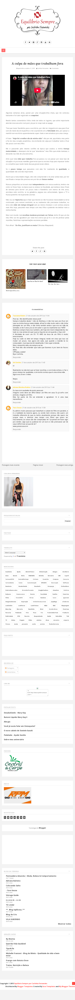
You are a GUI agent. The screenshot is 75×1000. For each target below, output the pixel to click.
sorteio (42, 624)
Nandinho (31, 609)
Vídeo (30, 620)
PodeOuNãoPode (52, 613)
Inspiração (24, 601)
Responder (17, 357)
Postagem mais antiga (64, 465)
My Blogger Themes (67, 986)
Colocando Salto (13, 885)
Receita (27, 616)
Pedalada (18, 613)
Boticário (51, 576)
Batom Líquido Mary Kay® (15, 717)
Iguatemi (66, 598)
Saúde (49, 616)
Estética (66, 590)
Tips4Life (10, 948)
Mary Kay (8, 609)
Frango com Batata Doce (17, 960)
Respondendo (38, 616)
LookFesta (21, 605)
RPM (18, 616)
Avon (7, 576)
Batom (15, 576)
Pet (42, 613)
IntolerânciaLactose (39, 601)
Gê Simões (17, 362)
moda (16, 624)
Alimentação (43, 572)
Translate (21, 556)
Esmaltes (56, 590)
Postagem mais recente (10, 465)
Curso (20, 583)
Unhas (13, 620)
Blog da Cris (11, 914)
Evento (32, 594)
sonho (34, 624)
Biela (23, 576)
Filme (7, 598)
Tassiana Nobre (19, 316)
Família (55, 594)
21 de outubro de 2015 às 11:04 (37, 316)
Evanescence (21, 594)
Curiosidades (9, 583)
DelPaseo (66, 583)
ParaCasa (66, 609)
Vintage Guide (12, 895)
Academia (8, 572)
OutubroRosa (53, 609)
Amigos (55, 572)
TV (6, 620)
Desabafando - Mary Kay (15, 713)
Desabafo (37, 586)
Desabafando (23, 586)
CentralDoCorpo (23, 579)
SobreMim (59, 616)
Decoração (54, 583)
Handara (43, 598)
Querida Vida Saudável (16, 943)
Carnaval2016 (9, 579)
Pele (27, 613)
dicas (47, 620)
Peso (34, 613)
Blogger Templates (25, 986)
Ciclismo (35, 579)
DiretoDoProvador (28, 590)
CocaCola (46, 579)
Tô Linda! (10, 905)
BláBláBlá (32, 576)
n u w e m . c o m (13, 900)
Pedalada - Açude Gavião (15, 735)
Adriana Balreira (13, 881)
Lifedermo (65, 601)
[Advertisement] (16, 849)
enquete (66, 620)
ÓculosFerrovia (54, 624)
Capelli (67, 576)
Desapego (51, 586)
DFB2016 (43, 583)
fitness (7, 624)
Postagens (10, 668)
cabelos (38, 620)
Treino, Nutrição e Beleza (17, 965)
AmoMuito (65, 572)
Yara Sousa (17, 408)
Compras (55, 579)
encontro (56, 620)
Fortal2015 (19, 598)
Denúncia (8, 586)
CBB (59, 576)
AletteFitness (30, 572)
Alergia (7, 721)
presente (25, 624)
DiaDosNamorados (11, 590)
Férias (31, 598)
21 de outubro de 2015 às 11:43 (33, 362)
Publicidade (9, 616)
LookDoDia (8, 605)
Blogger (42, 828)
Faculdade (43, 594)
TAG (67, 616)
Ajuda (19, 572)
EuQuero (8, 594)
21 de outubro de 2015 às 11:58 (34, 408)
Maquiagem (65, 605)
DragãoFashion (43, 590)
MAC (54, 605)
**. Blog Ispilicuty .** (15, 909)
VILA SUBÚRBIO (13, 919)
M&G (45, 605)
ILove (54, 598)
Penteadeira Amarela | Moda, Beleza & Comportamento (31, 876)
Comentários (11, 672)
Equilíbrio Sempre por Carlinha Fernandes (30, 983)
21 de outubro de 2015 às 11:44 (42, 387)
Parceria (8, 613)
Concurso (66, 579)
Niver (42, 609)
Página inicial (38, 465)
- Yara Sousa (11, 890)
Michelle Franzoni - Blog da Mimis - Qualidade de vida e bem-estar (33, 954)
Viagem (22, 620)
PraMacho (66, 613)
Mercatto (20, 609)
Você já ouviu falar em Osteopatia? (19, 726)
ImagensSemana (10, 601)
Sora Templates (48, 986)
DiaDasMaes (65, 586)
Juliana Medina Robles (21, 387)
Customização (31, 583)
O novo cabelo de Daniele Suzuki (18, 730)
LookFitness (35, 605)
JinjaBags (54, 601)
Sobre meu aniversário (14, 739)
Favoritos (66, 594)
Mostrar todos (64, 924)
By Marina (10, 939)
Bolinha (41, 576)
